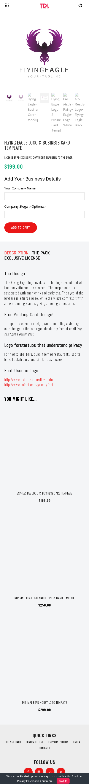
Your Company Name (20, 188)
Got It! (63, 780)
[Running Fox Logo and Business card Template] (44, 551)
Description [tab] (16, 252)
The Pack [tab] (41, 252)
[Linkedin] (50, 772)
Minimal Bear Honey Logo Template (44, 702)
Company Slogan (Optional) (25, 206)
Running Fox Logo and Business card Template (44, 597)
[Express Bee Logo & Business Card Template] (44, 446)
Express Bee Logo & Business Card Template (44, 493)
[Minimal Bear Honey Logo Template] (44, 656)
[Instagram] (39, 772)
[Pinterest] (61, 772)
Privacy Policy (25, 780)
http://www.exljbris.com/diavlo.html (29, 379)
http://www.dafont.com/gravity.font (28, 384)
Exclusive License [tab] (22, 258)
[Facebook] (28, 772)
